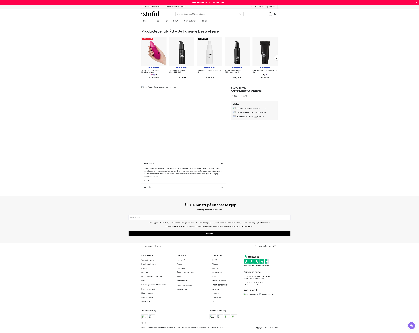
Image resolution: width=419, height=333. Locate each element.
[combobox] (207, 14)
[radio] (149, 67)
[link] (152, 75)
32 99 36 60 (272, 6)
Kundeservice (258, 6)
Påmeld (209, 233)
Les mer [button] (147, 180)
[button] (416, 2)
